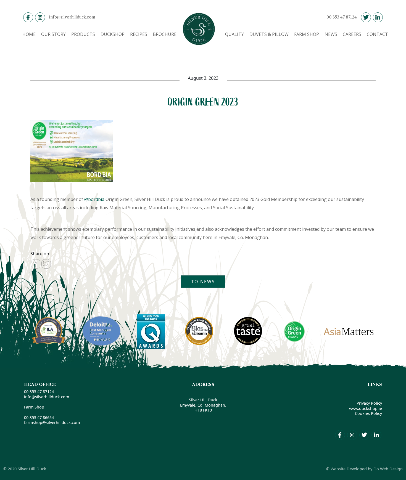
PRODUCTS (83, 34)
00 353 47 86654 (39, 417)
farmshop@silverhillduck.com (52, 422)
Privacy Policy (369, 403)
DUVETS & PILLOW (269, 34)
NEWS (331, 34)
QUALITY (234, 34)
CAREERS (352, 34)
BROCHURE (164, 34)
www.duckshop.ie (365, 408)
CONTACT (377, 34)
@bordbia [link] (94, 199)
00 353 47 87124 (341, 17)
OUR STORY (53, 34)
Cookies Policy (368, 413)
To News (203, 282)
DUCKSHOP (113, 34)
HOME (29, 34)
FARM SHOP (306, 34)
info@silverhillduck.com (72, 17)
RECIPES (138, 34)
